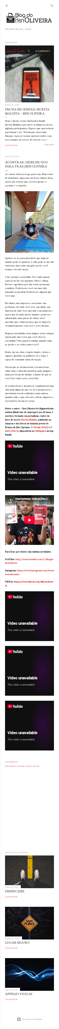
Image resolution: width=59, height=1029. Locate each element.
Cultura (28, 766)
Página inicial (14, 29)
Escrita (36, 766)
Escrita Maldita (29, 419)
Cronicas (20, 766)
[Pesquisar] (52, 5)
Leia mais (49, 144)
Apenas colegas (18, 994)
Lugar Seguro (17, 942)
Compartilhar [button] (11, 145)
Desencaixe (14, 891)
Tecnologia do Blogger (32, 1019)
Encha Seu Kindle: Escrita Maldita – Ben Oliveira (27, 111)
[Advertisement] (29, 813)
